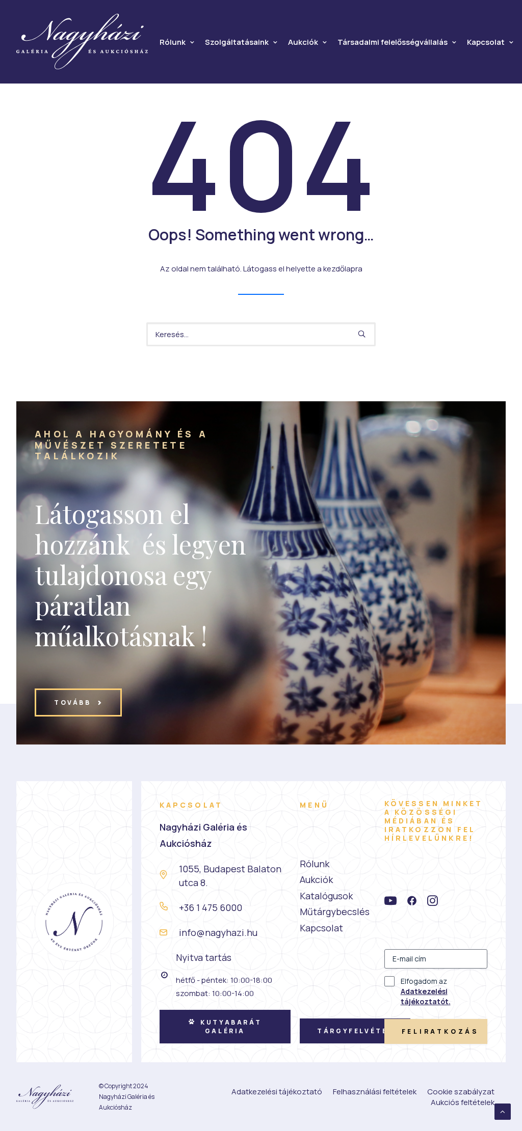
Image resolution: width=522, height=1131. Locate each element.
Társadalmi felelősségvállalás (392, 42)
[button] (361, 333)
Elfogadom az (426, 991)
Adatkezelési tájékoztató (276, 1091)
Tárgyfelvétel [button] (355, 1031)
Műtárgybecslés (335, 911)
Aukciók (303, 42)
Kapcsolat (486, 42)
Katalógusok (326, 896)
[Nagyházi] (82, 42)
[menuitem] (177, 42)
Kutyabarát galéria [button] (232, 1026)
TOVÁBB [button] (72, 702)
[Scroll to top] (502, 1111)
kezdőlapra (342, 268)
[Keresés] (261, 334)
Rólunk (173, 42)
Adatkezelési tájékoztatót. (426, 996)
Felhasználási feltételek (374, 1091)
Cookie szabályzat (460, 1091)
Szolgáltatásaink (237, 42)
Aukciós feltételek (462, 1102)
